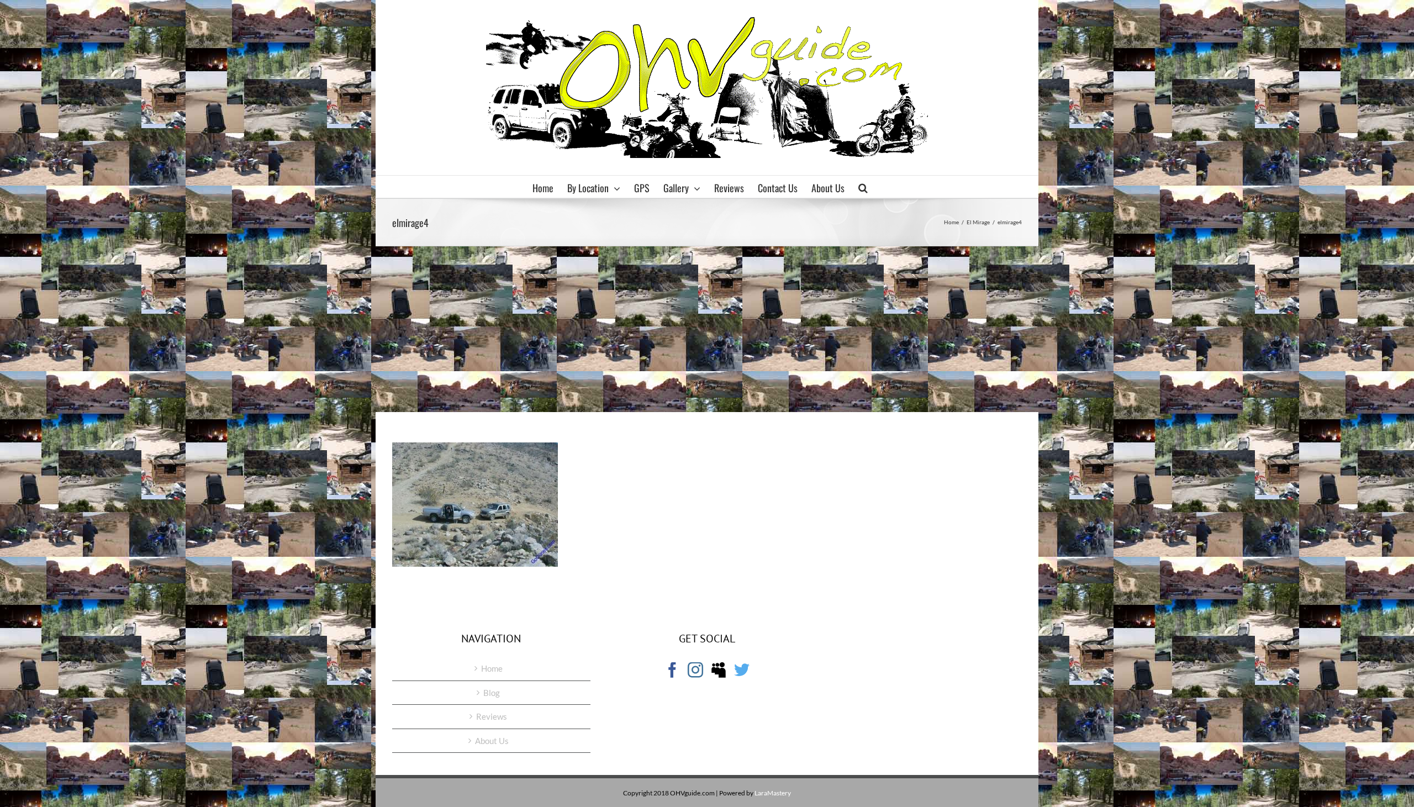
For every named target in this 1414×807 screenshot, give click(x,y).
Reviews (491, 716)
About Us (492, 741)
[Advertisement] (707, 329)
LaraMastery (773, 793)
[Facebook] (672, 670)
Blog (491, 693)
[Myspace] (718, 670)
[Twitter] (742, 670)
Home (492, 668)
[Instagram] (695, 670)
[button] (863, 187)
